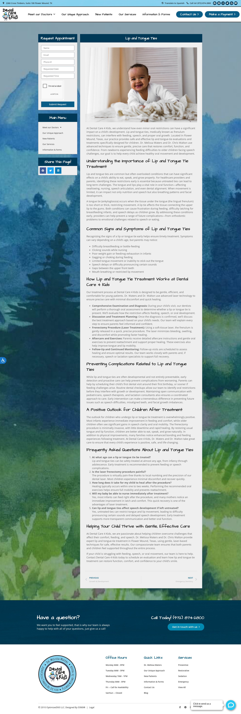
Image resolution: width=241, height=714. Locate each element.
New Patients (103, 14)
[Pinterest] (219, 3)
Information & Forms (156, 14)
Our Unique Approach (75, 14)
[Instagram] (223, 3)
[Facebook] (214, 3)
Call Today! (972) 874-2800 (177, 618)
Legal (91, 707)
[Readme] (236, 3)
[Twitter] (227, 3)
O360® (81, 707)
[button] (43, 170)
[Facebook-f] (180, 707)
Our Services (127, 14)
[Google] (231, 3)
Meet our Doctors (40, 14)
